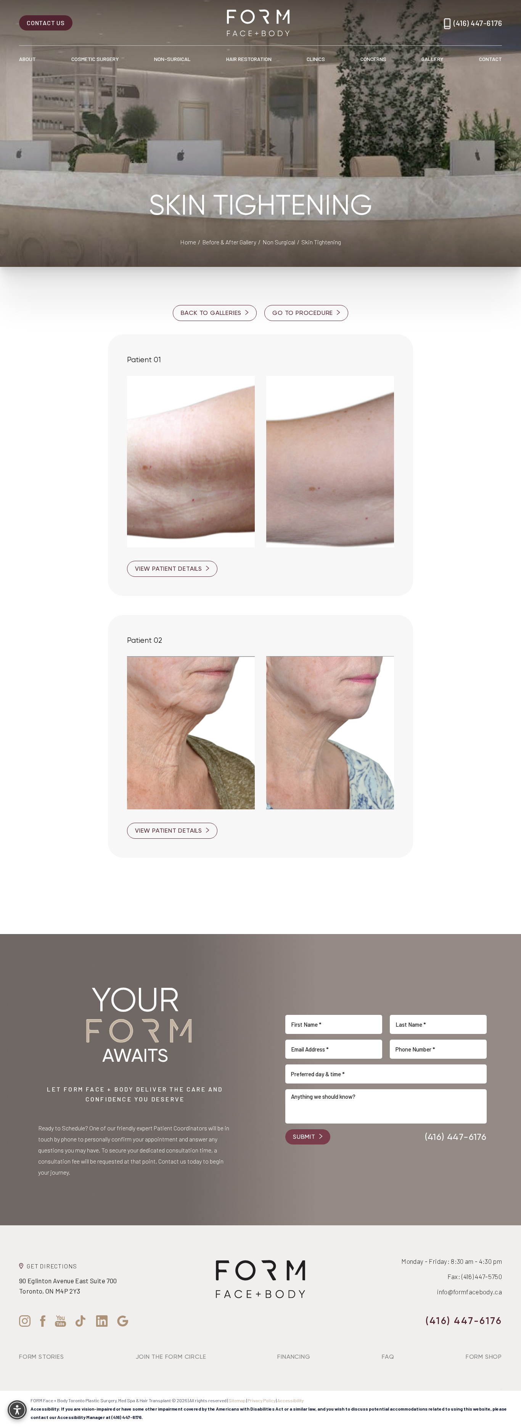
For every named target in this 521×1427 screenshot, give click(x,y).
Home (188, 242)
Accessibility (290, 1400)
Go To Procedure (302, 312)
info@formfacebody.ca (469, 1291)
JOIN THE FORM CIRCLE (170, 1356)
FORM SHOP (484, 1356)
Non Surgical (278, 242)
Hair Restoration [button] (249, 59)
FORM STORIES (41, 1356)
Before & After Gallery (229, 242)
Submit (304, 1136)
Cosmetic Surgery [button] (95, 59)
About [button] (27, 59)
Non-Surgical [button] (172, 59)
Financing (293, 1356)
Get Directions (52, 1266)
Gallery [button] (432, 59)
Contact (490, 59)
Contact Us (46, 22)
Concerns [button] (373, 59)
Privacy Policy (261, 1400)
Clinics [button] (316, 59)
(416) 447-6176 (477, 22)
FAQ (388, 1356)
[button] (17, 1409)
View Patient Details (168, 568)
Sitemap (237, 1400)
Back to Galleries (211, 312)
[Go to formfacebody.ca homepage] (258, 23)
